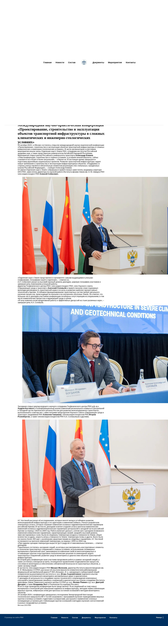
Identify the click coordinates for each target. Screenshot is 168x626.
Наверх (159, 617)
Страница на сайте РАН (14, 617)
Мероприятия (115, 62)
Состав (71, 62)
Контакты (131, 62)
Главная (47, 62)
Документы (98, 62)
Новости (60, 62)
